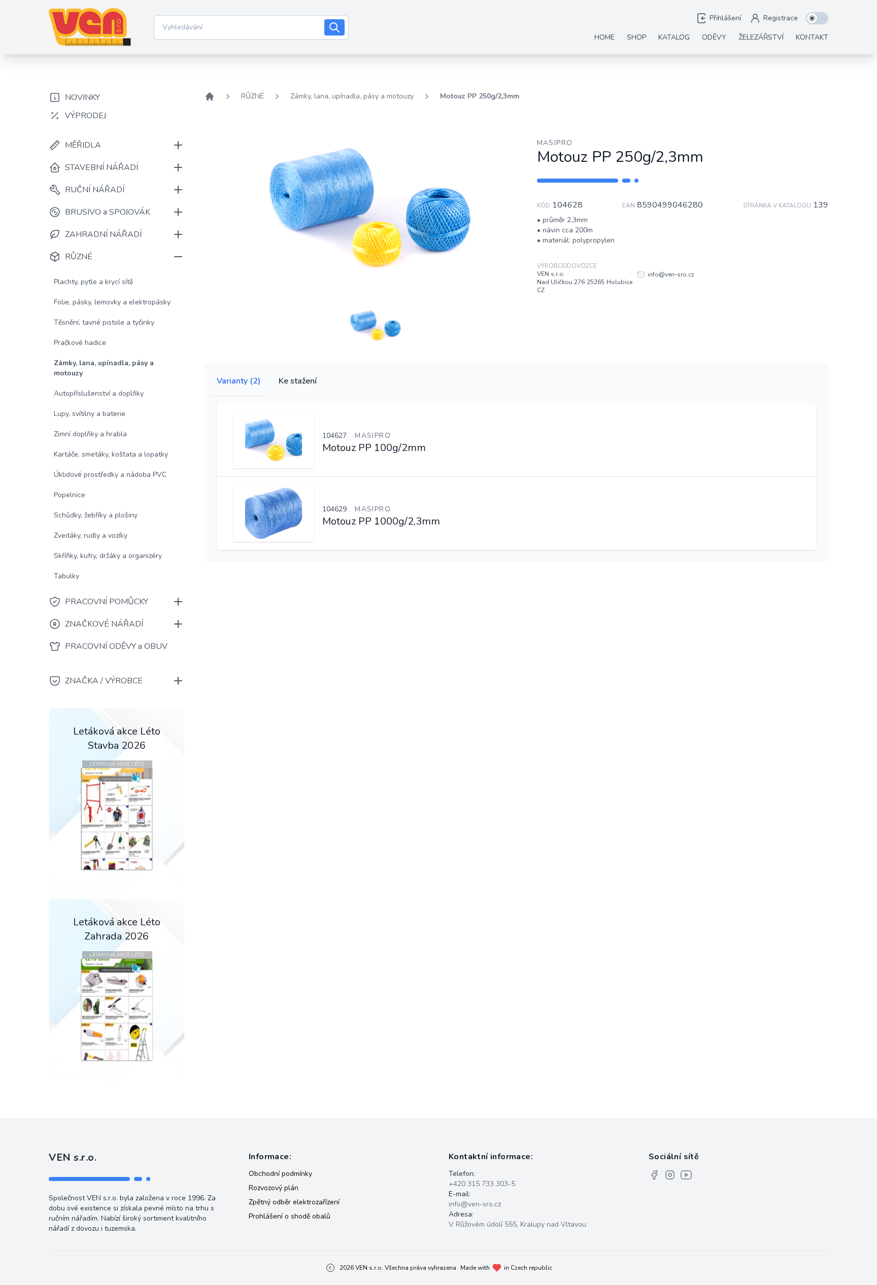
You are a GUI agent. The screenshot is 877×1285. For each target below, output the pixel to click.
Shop (636, 37)
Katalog (674, 37)
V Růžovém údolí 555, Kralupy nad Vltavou (517, 1224)
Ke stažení (298, 381)
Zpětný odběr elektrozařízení (294, 1202)
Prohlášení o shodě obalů (289, 1216)
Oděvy (714, 37)
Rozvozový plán (273, 1188)
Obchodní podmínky (280, 1173)
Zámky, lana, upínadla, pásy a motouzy (352, 96)
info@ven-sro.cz (475, 1204)
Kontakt (812, 37)
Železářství (761, 37)
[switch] (817, 18)
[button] (375, 325)
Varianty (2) (238, 381)
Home (604, 37)
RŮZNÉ (252, 96)
